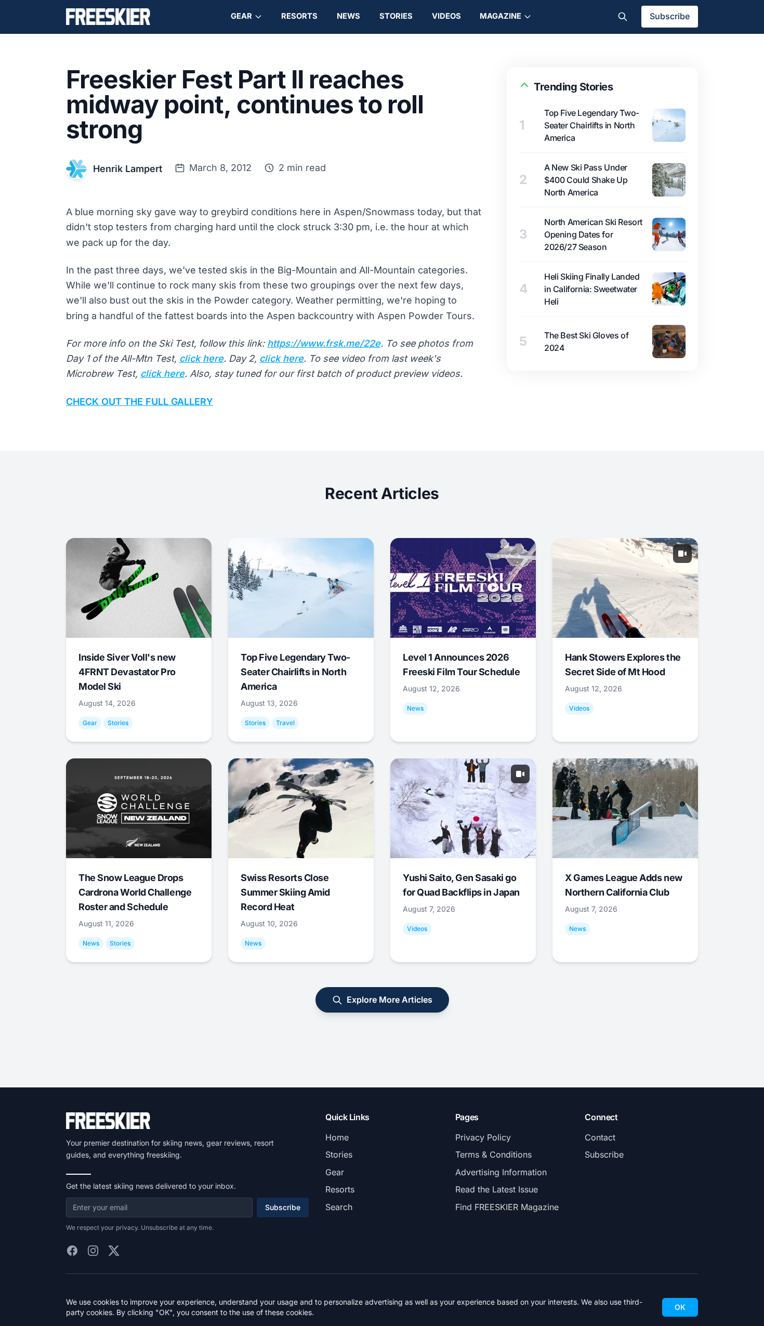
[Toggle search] (622, 16)
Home (337, 1137)
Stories (396, 16)
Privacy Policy (483, 1137)
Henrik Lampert (127, 168)
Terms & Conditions (493, 1154)
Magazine (500, 16)
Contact (600, 1137)
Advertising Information (501, 1172)
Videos (446, 16)
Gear (241, 16)
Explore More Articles (389, 999)
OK (680, 1307)
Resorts (299, 16)
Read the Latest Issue (496, 1189)
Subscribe (670, 16)
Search (338, 1207)
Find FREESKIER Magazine (507, 1207)
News (348, 16)
